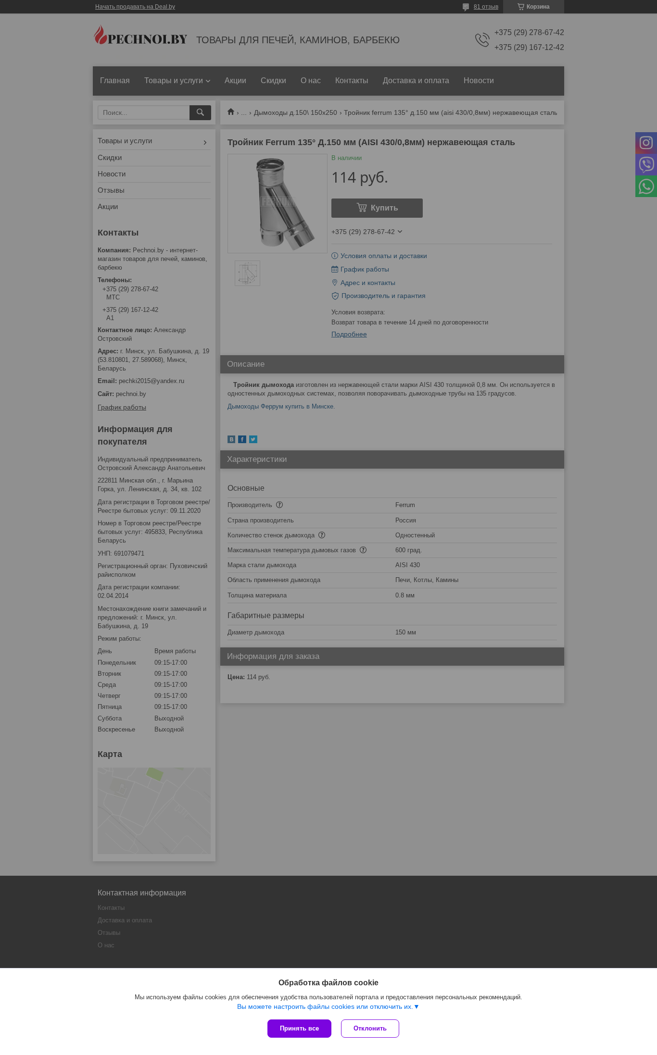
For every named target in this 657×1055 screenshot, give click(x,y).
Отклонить (370, 1028)
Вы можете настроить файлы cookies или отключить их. (325, 1006)
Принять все (299, 1028)
